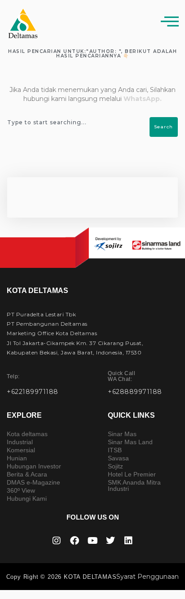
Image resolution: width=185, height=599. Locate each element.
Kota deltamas (27, 433)
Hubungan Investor (34, 466)
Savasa (118, 458)
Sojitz (115, 466)
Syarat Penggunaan (147, 577)
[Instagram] (57, 541)
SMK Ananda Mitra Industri (134, 485)
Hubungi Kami (27, 498)
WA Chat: (121, 376)
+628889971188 (135, 392)
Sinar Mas (122, 433)
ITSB (115, 450)
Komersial (21, 450)
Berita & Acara (27, 474)
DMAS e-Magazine (33, 482)
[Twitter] (110, 541)
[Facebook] (75, 541)
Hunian (17, 458)
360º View (21, 490)
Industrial (20, 442)
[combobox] (79, 122)
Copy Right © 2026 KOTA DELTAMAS (61, 576)
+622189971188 (32, 392)
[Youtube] (92, 541)
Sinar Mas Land (130, 442)
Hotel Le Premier (132, 474)
